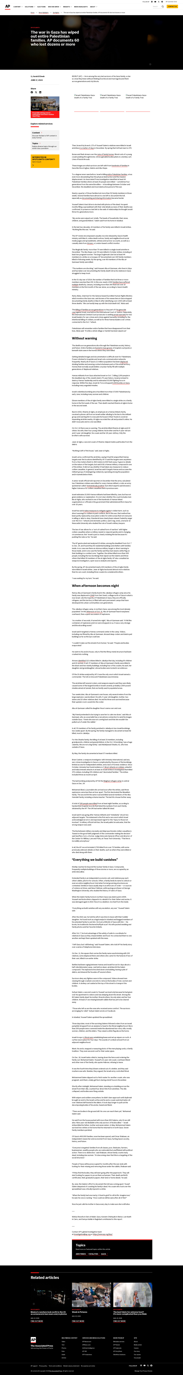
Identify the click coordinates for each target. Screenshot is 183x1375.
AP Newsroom (86, 1342)
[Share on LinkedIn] (40, 92)
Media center (138, 1345)
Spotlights (56, 13)
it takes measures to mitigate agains (97, 511)
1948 (92, 595)
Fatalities (93, 1254)
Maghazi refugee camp (112, 781)
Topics (35, 143)
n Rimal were (88, 1037)
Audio (63, 1355)
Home (32, 13)
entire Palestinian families (117, 174)
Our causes (137, 1355)
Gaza (103, 1254)
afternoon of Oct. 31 (94, 611)
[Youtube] (155, 1)
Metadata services (118, 1342)
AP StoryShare (117, 1351)
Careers (136, 1348)
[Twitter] (159, 1)
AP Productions (87, 1355)
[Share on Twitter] (36, 92)
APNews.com (86, 1345)
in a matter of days (86, 148)
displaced (124, 361)
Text (63, 1345)
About (136, 1342)
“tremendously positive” (95, 486)
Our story (137, 1351)
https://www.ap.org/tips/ (102, 1234)
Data (63, 1351)
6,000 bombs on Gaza (121, 383)
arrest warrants (120, 314)
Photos (64, 1348)
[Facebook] (162, 1)
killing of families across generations (89, 309)
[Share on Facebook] (32, 92)
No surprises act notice (88, 1366)
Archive (64, 1358)
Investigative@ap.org (82, 1234)
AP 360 (84, 1351)
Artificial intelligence (88, 1348)
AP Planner (116, 1345)
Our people (137, 1358)
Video (63, 1342)
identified (82, 660)
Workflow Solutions (119, 1355)
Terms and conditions (55, 1366)
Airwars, (90, 243)
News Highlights (44, 13)
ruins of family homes (105, 154)
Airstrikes (81, 1254)
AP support (34, 1366)
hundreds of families (119, 165)
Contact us (172, 6)
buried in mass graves (103, 348)
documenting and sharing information (96, 198)
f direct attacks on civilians (114, 767)
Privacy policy (43, 1366)
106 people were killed (88, 803)
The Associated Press (55, 1371)
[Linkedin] (152, 1)
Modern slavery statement (71, 1366)
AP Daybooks (117, 1348)
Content (36, 132)
